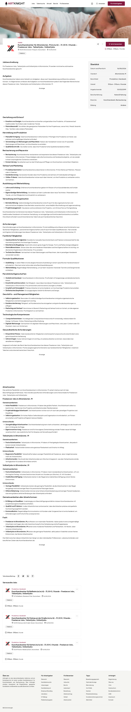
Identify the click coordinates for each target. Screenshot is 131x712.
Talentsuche (41, 3)
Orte (110, 685)
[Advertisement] (42, 101)
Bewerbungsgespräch (92, 679)
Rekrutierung (90, 685)
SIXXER (20, 42)
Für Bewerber (64, 3)
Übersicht (44, 679)
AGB (110, 694)
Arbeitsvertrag (68, 694)
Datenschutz (112, 688)
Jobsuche (66, 682)
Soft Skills (89, 688)
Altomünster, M (120, 74)
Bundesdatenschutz (114, 691)
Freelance (22, 53)
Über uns (111, 682)
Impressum (112, 697)
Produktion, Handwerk (19, 589)
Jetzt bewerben (116, 44)
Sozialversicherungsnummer (94, 697)
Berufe (55, 3)
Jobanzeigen (45, 685)
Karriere (88, 691)
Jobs (33, 3)
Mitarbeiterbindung (91, 694)
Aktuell (49, 3)
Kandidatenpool (46, 688)
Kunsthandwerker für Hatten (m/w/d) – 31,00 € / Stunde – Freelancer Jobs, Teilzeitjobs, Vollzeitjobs (43, 646)
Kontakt (111, 700)
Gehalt (66, 697)
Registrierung (112, 679)
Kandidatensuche (46, 682)
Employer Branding (46, 691)
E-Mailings (44, 697)
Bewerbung (67, 691)
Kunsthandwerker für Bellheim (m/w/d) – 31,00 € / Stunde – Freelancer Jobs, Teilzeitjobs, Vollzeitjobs (43, 592)
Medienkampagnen (46, 700)
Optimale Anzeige (91, 682)
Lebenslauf (67, 688)
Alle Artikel (89, 700)
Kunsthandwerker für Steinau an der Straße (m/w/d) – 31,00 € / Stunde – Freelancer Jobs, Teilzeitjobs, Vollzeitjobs (41, 619)
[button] (92, 3)
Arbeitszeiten (67, 700)
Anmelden (101, 3)
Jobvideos (44, 694)
